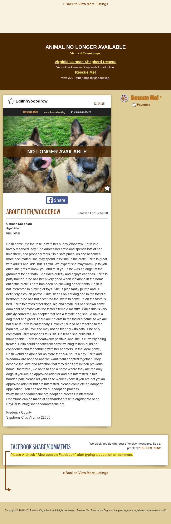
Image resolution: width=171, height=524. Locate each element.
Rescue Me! (85, 72)
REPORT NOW (151, 448)
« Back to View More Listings (85, 4)
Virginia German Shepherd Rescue (85, 62)
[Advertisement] (85, 19)
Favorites (143, 104)
